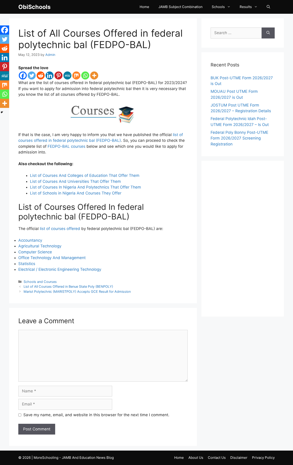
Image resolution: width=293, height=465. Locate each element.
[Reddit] (41, 75)
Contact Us (217, 457)
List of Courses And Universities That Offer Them (75, 181)
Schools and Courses (40, 282)
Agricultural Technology (39, 246)
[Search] (268, 32)
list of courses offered (60, 228)
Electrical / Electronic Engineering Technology (59, 269)
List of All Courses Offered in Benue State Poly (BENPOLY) (68, 286)
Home (144, 7)
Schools (218, 7)
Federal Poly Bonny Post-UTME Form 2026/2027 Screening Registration (239, 138)
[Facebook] (23, 75)
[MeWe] (67, 75)
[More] (94, 75)
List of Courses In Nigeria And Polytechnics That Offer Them (85, 187)
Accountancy (30, 240)
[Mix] (76, 75)
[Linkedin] (50, 75)
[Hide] (2, 112)
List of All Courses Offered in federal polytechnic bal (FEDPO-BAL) (100, 38)
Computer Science (35, 252)
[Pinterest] (58, 75)
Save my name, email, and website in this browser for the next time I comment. (96, 415)
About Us (195, 457)
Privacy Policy (263, 457)
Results (246, 7)
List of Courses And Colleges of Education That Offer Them (84, 175)
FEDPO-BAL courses (66, 146)
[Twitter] (32, 75)
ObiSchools (34, 6)
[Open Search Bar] (268, 7)
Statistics (26, 263)
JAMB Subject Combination (180, 7)
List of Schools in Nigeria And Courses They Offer (75, 193)
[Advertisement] (243, 238)
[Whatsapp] (85, 75)
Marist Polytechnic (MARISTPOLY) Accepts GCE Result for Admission (77, 291)
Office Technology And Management (52, 257)
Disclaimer (238, 457)
